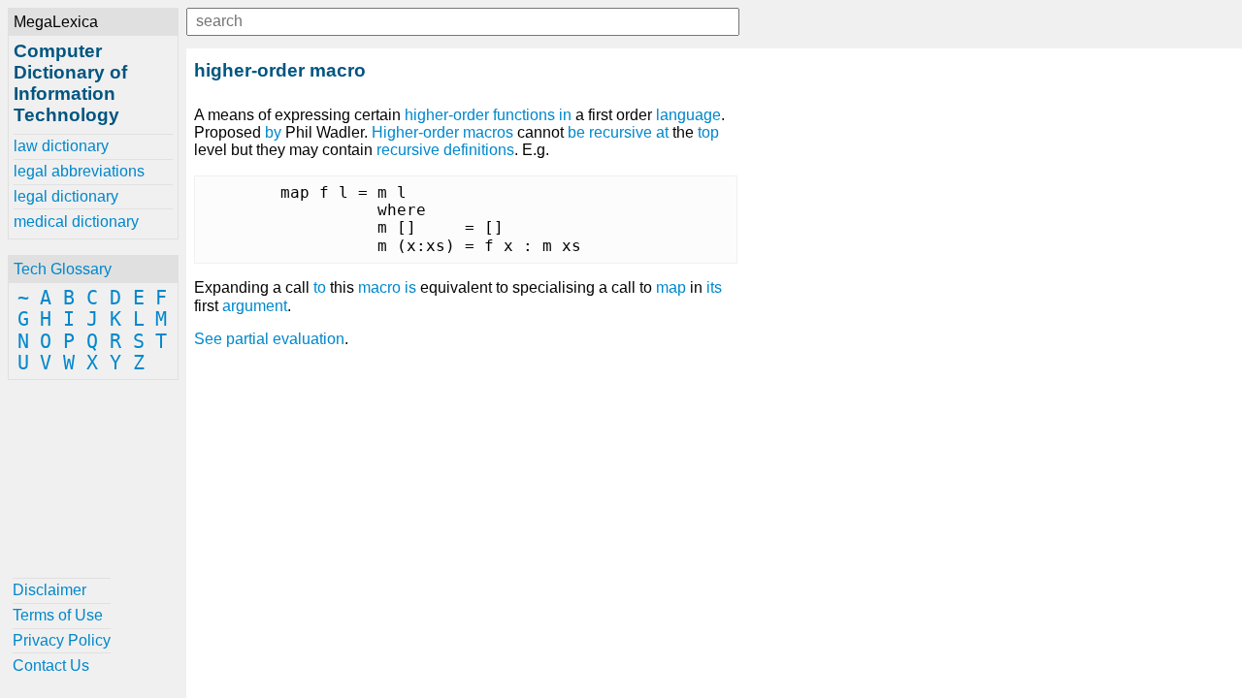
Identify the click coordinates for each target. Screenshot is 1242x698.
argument (254, 306)
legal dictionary (66, 196)
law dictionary (61, 146)
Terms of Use (58, 615)
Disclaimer (49, 590)
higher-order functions (480, 115)
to (319, 287)
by (273, 132)
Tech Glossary (63, 269)
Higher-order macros (442, 132)
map (671, 287)
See (208, 339)
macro (379, 287)
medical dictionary (76, 221)
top (708, 132)
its (714, 287)
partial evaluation (285, 339)
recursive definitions (445, 150)
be (576, 132)
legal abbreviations (79, 171)
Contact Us (51, 665)
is (410, 287)
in (565, 115)
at (662, 132)
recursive (620, 132)
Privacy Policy (62, 640)
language (688, 115)
